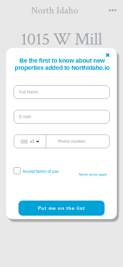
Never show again (93, 174)
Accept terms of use (41, 171)
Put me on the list (61, 208)
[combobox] (30, 141)
